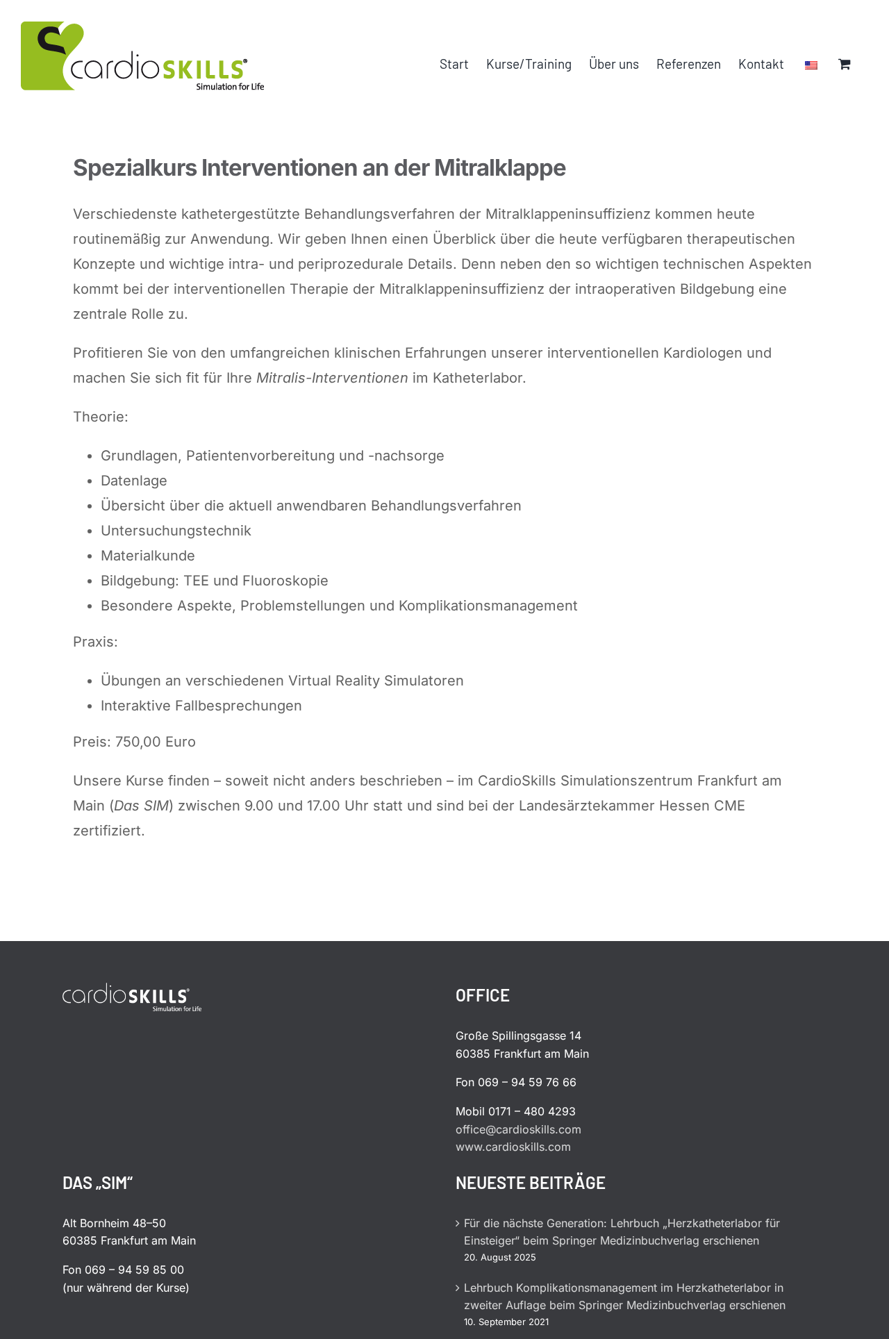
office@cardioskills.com (518, 1129)
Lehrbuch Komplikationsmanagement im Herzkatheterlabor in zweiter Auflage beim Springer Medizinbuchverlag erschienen (625, 1297)
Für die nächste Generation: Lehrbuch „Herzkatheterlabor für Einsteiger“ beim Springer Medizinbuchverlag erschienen (622, 1232)
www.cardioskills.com (513, 1147)
